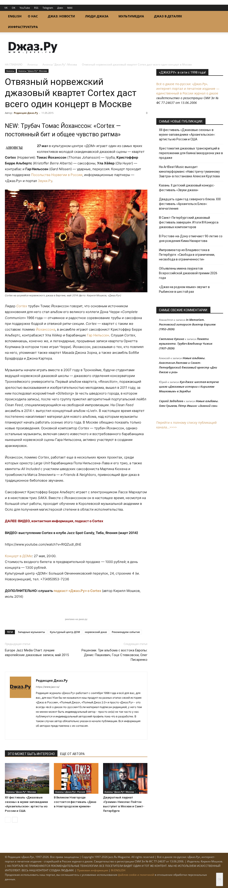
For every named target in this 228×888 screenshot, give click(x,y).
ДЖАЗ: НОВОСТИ (61, 16)
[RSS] (39, 733)
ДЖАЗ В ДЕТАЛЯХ (168, 16)
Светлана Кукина (171, 339)
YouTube (25, 7)
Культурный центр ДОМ (65, 632)
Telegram (48, 7)
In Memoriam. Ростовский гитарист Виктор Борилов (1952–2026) (187, 324)
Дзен (60, 7)
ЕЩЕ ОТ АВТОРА (72, 754)
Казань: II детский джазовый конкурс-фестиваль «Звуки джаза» (187, 188)
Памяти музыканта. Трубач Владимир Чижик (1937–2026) (185, 343)
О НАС (33, 16)
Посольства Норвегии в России (56, 175)
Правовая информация (92, 870)
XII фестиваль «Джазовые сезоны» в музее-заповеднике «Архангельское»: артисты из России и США (187, 134)
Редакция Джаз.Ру (26, 113)
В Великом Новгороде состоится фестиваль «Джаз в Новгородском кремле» (75, 802)
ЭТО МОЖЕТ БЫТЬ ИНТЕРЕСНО (31, 754)
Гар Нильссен (98, 335)
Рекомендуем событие (126, 632)
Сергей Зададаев (171, 401)
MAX (69, 7)
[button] (217, 16)
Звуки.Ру (45, 181)
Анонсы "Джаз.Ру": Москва (60, 64)
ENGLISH (15, 16)
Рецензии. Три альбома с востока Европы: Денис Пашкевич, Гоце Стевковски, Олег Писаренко (114, 655)
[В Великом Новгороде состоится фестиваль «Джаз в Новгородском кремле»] (76, 778)
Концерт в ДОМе (18, 556)
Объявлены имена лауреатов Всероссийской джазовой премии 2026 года (188, 273)
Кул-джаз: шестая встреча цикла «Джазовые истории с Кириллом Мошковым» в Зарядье (189, 386)
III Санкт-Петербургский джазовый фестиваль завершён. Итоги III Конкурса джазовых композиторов (188, 222)
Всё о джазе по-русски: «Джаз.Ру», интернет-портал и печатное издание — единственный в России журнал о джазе (187, 88)
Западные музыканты (31, 632)
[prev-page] (7, 820)
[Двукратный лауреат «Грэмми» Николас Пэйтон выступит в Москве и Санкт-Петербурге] (125, 778)
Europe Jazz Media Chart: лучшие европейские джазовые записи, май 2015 (37, 652)
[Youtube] (63, 733)
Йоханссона (45, 329)
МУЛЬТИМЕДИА (131, 16)
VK (6, 7)
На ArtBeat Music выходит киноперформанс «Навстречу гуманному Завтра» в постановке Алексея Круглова (189, 171)
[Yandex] (55, 733)
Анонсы (32, 64)
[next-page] (15, 820)
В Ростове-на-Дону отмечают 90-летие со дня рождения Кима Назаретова (190, 238)
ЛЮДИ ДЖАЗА (96, 16)
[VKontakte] (47, 733)
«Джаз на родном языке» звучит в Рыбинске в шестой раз (184, 289)
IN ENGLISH (118, 870)
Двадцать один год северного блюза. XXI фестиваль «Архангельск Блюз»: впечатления (190, 203)
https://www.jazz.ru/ (47, 686)
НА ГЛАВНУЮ (13, 64)
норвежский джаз (96, 632)
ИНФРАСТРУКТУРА (23, 27)
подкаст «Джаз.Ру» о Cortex (77, 591)
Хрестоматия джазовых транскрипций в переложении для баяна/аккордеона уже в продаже (191, 153)
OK (13, 7)
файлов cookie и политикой (136, 875)
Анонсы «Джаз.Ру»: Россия (70, 791)
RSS (36, 7)
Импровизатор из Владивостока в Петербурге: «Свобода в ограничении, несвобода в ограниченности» (187, 254)
